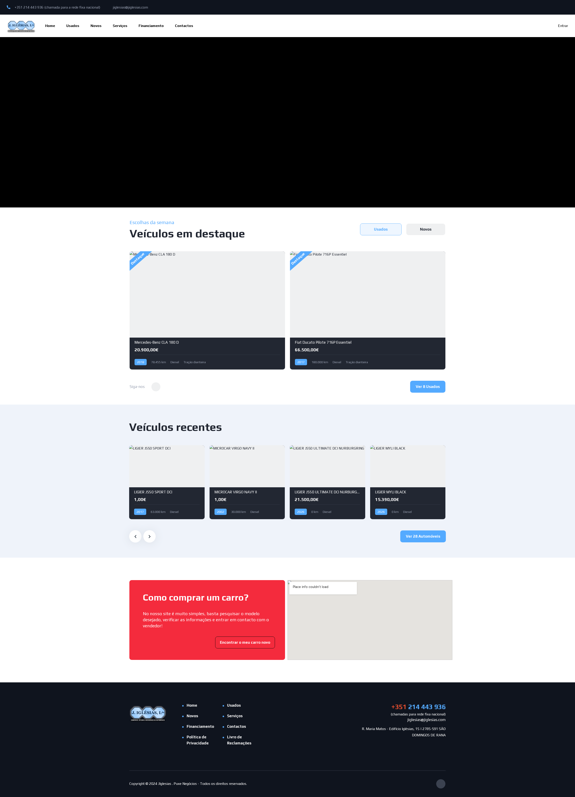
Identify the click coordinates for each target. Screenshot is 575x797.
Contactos (184, 26)
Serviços (120, 26)
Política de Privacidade (198, 740)
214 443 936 (418, 707)
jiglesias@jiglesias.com (130, 7)
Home (50, 26)
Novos (96, 26)
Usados (72, 26)
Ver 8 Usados (428, 386)
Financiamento (151, 26)
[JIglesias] (21, 26)
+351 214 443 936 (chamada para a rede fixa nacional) (57, 7)
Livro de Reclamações (239, 740)
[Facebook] (440, 783)
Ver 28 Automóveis (423, 536)
